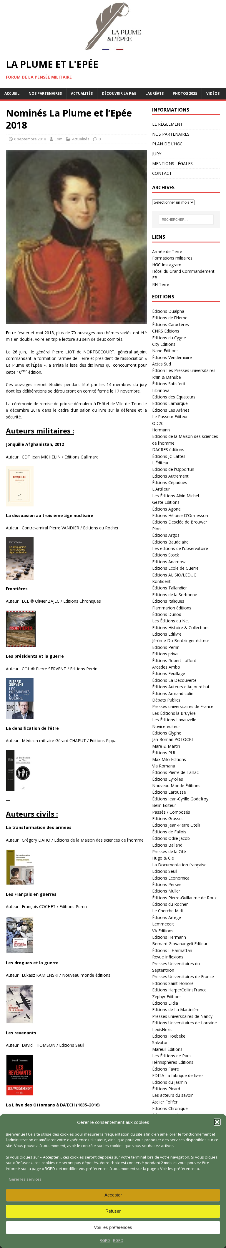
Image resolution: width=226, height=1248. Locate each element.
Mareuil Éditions (167, 1049)
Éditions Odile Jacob (171, 838)
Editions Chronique (170, 1108)
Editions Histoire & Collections (181, 627)
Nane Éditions (165, 350)
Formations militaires (172, 258)
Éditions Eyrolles (167, 779)
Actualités (82, 93)
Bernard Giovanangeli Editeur (179, 943)
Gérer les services (25, 1179)
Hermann (161, 430)
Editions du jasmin (169, 1082)
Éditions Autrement (170, 476)
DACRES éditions (168, 449)
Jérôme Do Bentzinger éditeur (180, 640)
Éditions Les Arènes (171, 410)
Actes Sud (161, 364)
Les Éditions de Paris (172, 1055)
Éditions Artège (166, 917)
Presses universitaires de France (182, 706)
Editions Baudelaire (170, 542)
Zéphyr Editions (167, 996)
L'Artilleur (161, 489)
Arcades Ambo (166, 667)
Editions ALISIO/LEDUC (174, 575)
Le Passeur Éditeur (170, 416)
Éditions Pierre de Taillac (175, 772)
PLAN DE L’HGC (167, 144)
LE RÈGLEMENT (167, 124)
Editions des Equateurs (173, 397)
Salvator (160, 1042)
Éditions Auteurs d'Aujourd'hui (180, 686)
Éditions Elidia (165, 1003)
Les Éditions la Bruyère (174, 713)
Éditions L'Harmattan (172, 950)
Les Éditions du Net (170, 621)
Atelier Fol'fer (164, 1102)
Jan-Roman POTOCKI (172, 739)
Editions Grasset (167, 818)
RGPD (105, 1240)
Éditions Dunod (166, 614)
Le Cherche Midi (167, 910)
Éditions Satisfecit (169, 383)
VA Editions (162, 930)
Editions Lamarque (170, 403)
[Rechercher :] (186, 220)
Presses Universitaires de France (183, 976)
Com (58, 139)
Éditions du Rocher (170, 904)
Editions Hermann (169, 937)
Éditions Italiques (168, 601)
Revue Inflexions (167, 957)
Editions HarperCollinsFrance (179, 990)
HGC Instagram (166, 264)
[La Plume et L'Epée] (113, 48)
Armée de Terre (167, 251)
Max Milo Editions (169, 759)
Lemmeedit (163, 924)
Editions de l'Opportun (173, 469)
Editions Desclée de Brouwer (179, 522)
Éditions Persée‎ (167, 884)
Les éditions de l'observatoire (180, 548)
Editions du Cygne (169, 337)
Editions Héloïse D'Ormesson (180, 515)
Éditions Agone (166, 509)
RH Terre (160, 284)
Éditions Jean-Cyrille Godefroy (180, 799)
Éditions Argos (166, 535)
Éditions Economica (171, 878)
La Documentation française (179, 865)
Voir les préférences (113, 1227)
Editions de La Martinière (176, 1009)
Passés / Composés (171, 812)
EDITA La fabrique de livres (178, 1075)
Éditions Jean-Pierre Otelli (176, 825)
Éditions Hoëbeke (168, 1036)
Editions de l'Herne (169, 317)
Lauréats (154, 93)
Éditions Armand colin (172, 693)
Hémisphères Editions (172, 1062)
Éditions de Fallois (169, 832)
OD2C (158, 423)
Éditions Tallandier (169, 588)
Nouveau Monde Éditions (176, 785)
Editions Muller (166, 891)
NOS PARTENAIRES (45, 93)
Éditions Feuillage (168, 673)
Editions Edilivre (167, 634)
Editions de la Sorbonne (174, 594)
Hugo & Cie (163, 858)
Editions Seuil (164, 871)
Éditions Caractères (170, 324)
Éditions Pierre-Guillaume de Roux (184, 897)
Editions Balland (167, 845)
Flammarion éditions (171, 608)
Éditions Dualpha (168, 311)
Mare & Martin (166, 746)
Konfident (161, 581)
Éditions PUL (164, 752)
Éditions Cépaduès (169, 482)
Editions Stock (165, 555)
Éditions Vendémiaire (172, 357)
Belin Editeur (164, 805)
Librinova (161, 390)
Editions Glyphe (166, 733)
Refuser (113, 1211)
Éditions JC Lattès (168, 456)
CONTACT (162, 173)
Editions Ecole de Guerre (175, 568)
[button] (217, 1122)
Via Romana (163, 766)
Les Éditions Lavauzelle (174, 719)
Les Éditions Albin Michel (175, 495)
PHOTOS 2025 (185, 93)
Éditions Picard (166, 1088)
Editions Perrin (166, 647)
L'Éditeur (160, 463)
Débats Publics (166, 700)
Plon (156, 528)
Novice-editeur (166, 726)
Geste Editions (166, 502)
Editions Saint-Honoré (173, 983)
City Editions (163, 344)
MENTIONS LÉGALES (172, 163)
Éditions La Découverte (174, 680)
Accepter (113, 1194)
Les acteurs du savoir (172, 1095)
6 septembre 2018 (30, 139)
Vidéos (213, 93)
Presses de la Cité (169, 851)
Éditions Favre (165, 1069)
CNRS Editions (165, 331)
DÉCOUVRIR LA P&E (119, 93)
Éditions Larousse (169, 792)
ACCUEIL (11, 93)
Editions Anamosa (169, 561)
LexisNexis (162, 1029)
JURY (156, 154)
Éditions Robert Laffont (174, 660)
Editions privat (165, 654)
